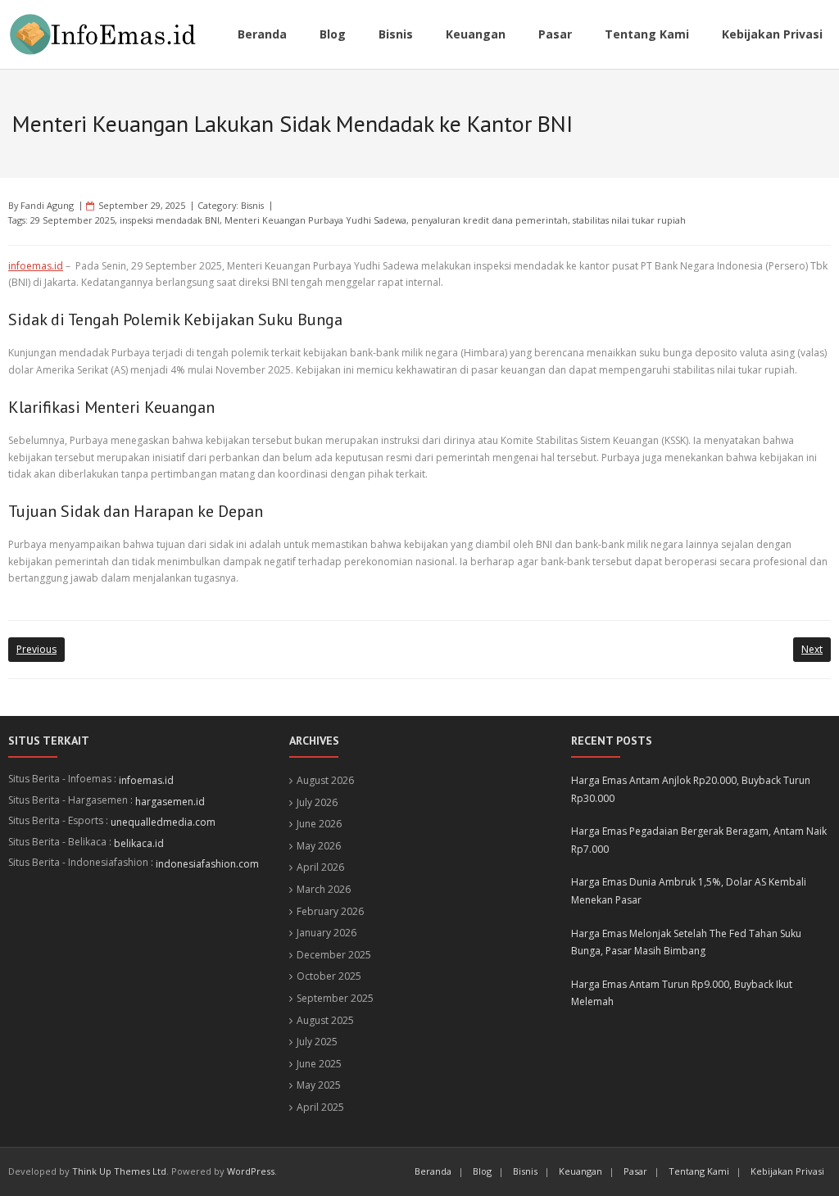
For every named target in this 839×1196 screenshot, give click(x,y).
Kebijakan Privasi (787, 1171)
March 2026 (324, 889)
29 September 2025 (72, 220)
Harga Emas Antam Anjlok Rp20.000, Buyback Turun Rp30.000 (690, 789)
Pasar (635, 1171)
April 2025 (320, 1107)
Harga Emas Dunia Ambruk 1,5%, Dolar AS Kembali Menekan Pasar (688, 891)
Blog (482, 1171)
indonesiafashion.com (207, 864)
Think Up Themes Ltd (119, 1171)
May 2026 (319, 846)
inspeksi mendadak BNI (170, 220)
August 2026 (325, 780)
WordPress (250, 1171)
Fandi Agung (47, 205)
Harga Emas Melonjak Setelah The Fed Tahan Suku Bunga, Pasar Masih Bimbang (686, 942)
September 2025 (335, 998)
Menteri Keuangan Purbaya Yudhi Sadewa (315, 220)
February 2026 (330, 911)
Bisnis (252, 205)
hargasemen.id (170, 802)
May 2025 (319, 1085)
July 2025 (317, 1042)
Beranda (433, 1171)
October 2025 (329, 976)
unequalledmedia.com (163, 822)
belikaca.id (139, 843)
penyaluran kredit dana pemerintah (489, 220)
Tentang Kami (699, 1171)
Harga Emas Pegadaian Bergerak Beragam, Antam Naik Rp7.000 (699, 840)
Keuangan (580, 1171)
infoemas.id (35, 266)
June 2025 (319, 1064)
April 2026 (320, 867)
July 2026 (317, 802)
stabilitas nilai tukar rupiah (629, 220)
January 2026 (326, 933)
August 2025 (325, 1020)
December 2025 (334, 955)
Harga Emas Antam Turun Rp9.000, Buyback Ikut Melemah (681, 993)
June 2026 (319, 824)
